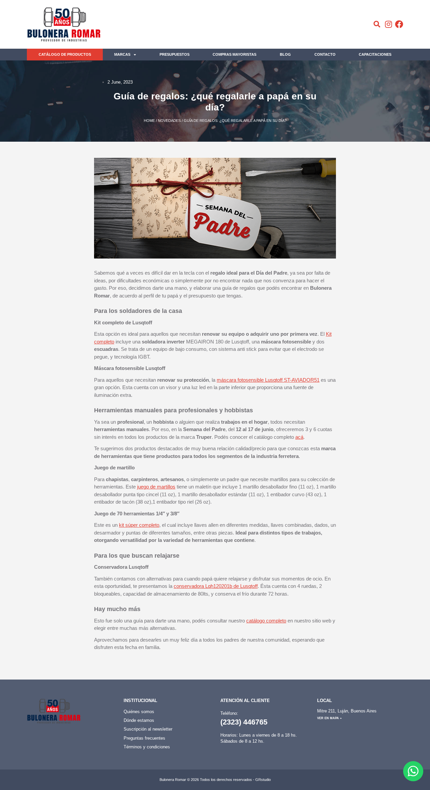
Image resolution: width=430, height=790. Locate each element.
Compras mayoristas (234, 54)
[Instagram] (388, 24)
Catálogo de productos (65, 54)
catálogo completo (266, 620)
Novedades (169, 121)
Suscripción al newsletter (148, 729)
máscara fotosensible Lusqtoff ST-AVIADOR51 (268, 380)
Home (149, 121)
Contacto (325, 54)
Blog (285, 54)
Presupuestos (174, 54)
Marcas (122, 54)
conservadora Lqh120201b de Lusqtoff (216, 586)
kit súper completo (139, 525)
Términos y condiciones (147, 746)
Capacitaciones (375, 54)
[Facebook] (399, 24)
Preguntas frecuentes (144, 738)
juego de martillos (156, 487)
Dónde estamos (139, 720)
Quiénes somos (139, 711)
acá (299, 437)
